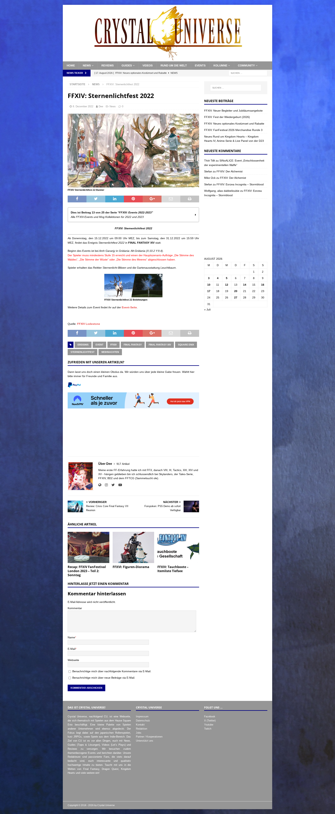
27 (235, 297)
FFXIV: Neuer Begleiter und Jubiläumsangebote (233, 110)
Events (200, 65)
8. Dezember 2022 (83, 106)
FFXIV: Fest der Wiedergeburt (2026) (227, 117)
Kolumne (220, 65)
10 (208, 284)
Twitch (207, 728)
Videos (147, 65)
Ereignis (83, 344)
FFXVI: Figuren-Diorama (131, 567)
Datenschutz (143, 720)
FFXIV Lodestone (88, 323)
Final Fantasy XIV (160, 344)
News (87, 65)
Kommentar (75, 608)
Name (71, 637)
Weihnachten (110, 352)
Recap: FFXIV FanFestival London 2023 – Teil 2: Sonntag (87, 571)
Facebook (209, 716)
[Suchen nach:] (248, 72)
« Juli (207, 309)
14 (244, 284)
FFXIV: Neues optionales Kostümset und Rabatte (234, 123)
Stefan (208, 171)
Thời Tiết (209, 160)
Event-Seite (129, 307)
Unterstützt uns (144, 740)
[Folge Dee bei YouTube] (119, 485)
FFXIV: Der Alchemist (230, 171)
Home (71, 65)
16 (262, 284)
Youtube (208, 724)
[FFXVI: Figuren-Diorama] (133, 547)
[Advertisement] (133, 435)
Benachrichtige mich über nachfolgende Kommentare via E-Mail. (111, 671)
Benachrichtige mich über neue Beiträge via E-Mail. (103, 677)
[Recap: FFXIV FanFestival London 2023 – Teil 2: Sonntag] (88, 547)
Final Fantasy (133, 344)
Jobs (138, 732)
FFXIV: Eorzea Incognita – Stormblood (240, 184)
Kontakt (140, 724)
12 (226, 284)
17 (208, 291)
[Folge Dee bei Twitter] (112, 485)
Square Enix (186, 344)
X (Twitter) (210, 720)
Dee (101, 106)
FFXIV (113, 344)
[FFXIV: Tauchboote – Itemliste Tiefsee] (178, 547)
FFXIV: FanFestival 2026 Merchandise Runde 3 (233, 130)
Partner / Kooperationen (149, 736)
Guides (127, 65)
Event (99, 344)
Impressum (142, 716)
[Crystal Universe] (167, 59)
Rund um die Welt (174, 65)
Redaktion (141, 728)
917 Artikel (123, 463)
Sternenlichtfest (82, 352)
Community (246, 65)
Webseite (73, 660)
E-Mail (71, 648)
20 (235, 291)
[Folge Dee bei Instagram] (105, 485)
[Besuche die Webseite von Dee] (99, 485)
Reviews (107, 65)
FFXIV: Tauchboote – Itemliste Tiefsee (172, 569)
